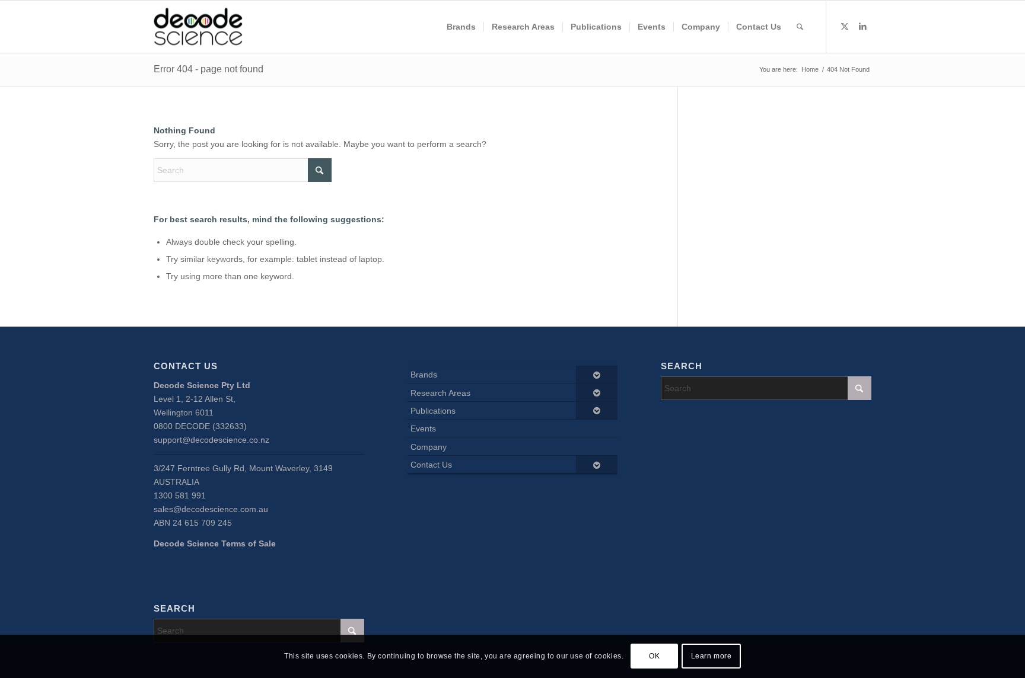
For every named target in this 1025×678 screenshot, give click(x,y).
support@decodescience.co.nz (211, 439)
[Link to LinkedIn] (862, 26)
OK (654, 656)
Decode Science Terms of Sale (215, 543)
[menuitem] (461, 27)
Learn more (711, 656)
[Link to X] (845, 26)
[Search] (800, 27)
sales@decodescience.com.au (211, 509)
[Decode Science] (198, 27)
